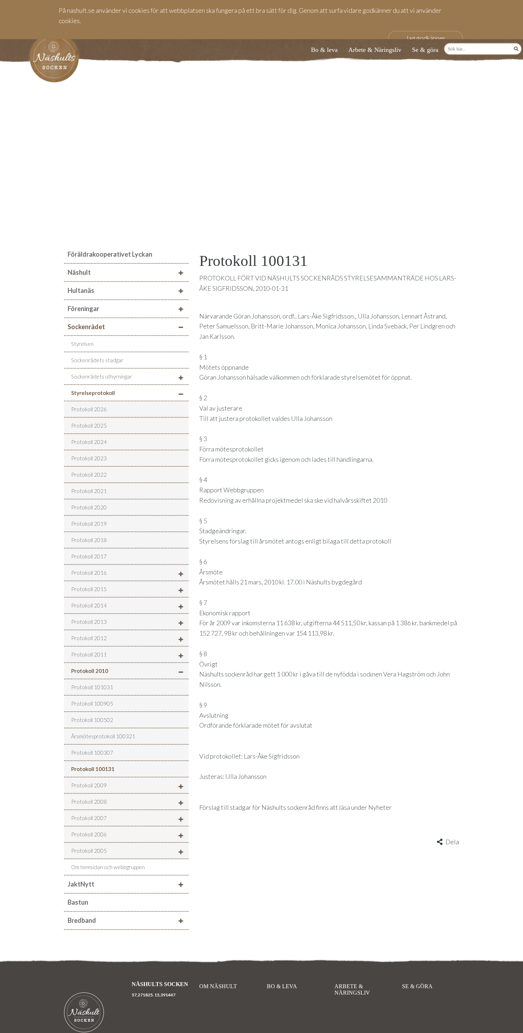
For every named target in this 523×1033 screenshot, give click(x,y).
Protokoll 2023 (89, 458)
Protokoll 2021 (89, 491)
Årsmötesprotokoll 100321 (103, 736)
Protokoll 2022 (89, 474)
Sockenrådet (86, 327)
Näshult (79, 272)
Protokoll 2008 (89, 801)
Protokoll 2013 (89, 622)
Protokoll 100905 (92, 703)
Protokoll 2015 (89, 589)
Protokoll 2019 (89, 523)
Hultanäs (81, 290)
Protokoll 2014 (89, 605)
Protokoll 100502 (92, 720)
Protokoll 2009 (89, 785)
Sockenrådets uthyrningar (101, 376)
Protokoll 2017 (89, 556)
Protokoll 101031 (92, 687)
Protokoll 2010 (89, 671)
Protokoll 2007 (89, 818)
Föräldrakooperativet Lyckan (110, 254)
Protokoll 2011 (89, 654)
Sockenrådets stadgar (97, 360)
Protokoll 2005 (89, 850)
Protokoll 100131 (93, 769)
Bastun (78, 902)
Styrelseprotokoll (93, 393)
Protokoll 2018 (89, 540)
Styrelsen (82, 344)
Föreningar (83, 308)
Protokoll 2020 (89, 507)
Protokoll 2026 (89, 409)
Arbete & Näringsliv (374, 49)
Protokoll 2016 (89, 572)
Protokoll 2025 (89, 425)
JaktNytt (81, 884)
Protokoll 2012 (89, 638)
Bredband (82, 920)
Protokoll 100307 (92, 752)
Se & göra (425, 49)
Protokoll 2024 (89, 442)
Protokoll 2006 (89, 834)
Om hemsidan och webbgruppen (108, 867)
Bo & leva (324, 49)
